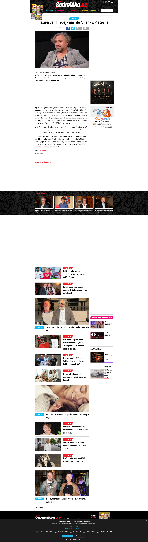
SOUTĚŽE (77, 518)
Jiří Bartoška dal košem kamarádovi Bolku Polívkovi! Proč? (67, 329)
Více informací (76, 526)
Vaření (92, 10)
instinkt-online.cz (106, 360)
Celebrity (49, 10)
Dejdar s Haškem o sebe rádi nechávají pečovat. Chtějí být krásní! (74, 377)
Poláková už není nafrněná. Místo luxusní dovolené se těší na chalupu (75, 430)
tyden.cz (106, 377)
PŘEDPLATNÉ (66, 518)
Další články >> (39, 507)
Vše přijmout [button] (67, 536)
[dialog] (74, 530)
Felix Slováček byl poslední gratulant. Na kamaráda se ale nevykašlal (75, 290)
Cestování (83, 10)
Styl (67, 10)
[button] (74, 528)
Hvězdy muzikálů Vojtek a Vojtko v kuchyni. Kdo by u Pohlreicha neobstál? (73, 361)
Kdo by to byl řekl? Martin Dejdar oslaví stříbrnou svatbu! (66, 500)
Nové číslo (37, 2)
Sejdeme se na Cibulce (108, 323)
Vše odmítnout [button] (80, 536)
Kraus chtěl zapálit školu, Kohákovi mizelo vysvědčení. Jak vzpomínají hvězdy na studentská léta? (74, 344)
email (80, 28)
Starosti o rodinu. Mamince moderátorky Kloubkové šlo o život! (75, 446)
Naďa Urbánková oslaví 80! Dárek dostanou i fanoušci (74, 460)
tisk (87, 28)
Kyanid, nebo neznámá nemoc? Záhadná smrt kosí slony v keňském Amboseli (108, 371)
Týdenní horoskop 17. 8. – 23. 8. (108, 356)
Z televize (59, 10)
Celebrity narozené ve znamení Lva (63, 210)
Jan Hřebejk (43, 150)
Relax (74, 10)
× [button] (146, 520)
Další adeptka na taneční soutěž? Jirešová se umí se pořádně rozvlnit (73, 274)
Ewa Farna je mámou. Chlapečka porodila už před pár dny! (67, 416)
